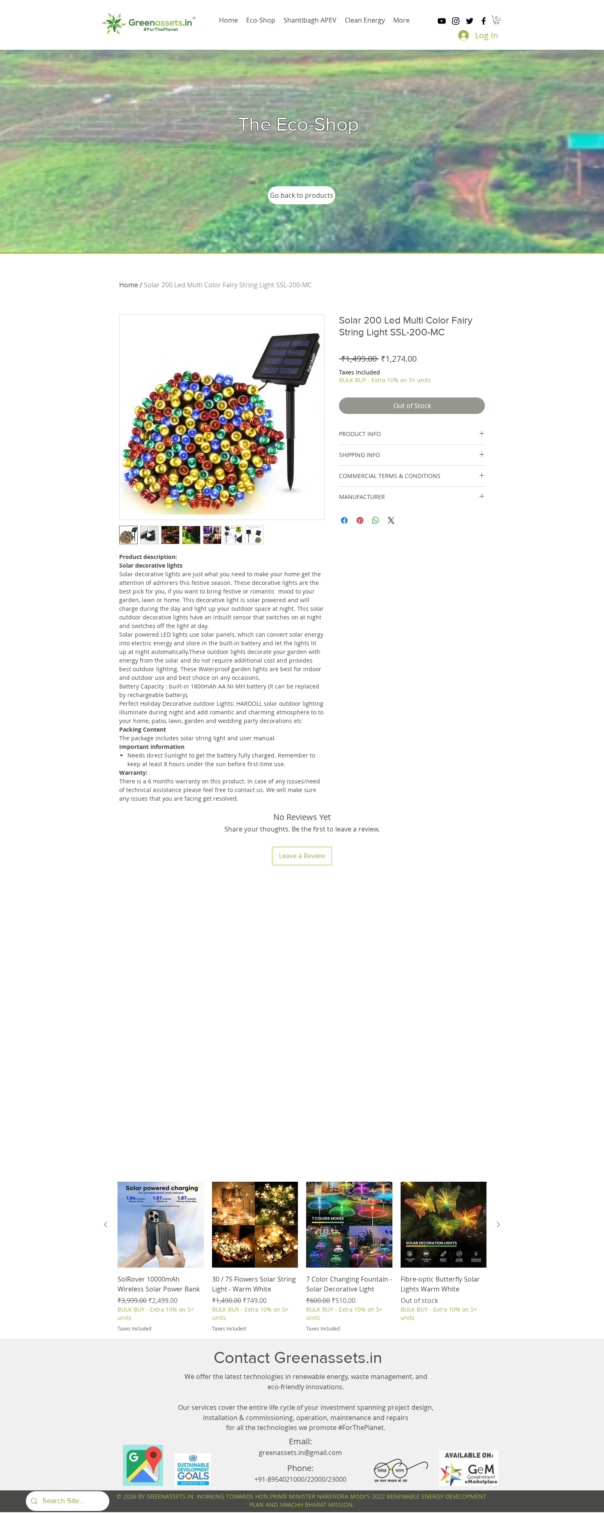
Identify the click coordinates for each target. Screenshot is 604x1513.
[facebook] (484, 21)
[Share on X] (391, 520)
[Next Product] (498, 1224)
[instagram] (456, 21)
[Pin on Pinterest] (360, 520)
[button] (496, 20)
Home (128, 284)
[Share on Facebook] (344, 520)
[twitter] (470, 21)
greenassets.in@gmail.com (300, 1452)
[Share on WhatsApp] (375, 520)
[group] (302, 1256)
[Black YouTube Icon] (442, 21)
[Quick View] (161, 1225)
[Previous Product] (106, 1224)
